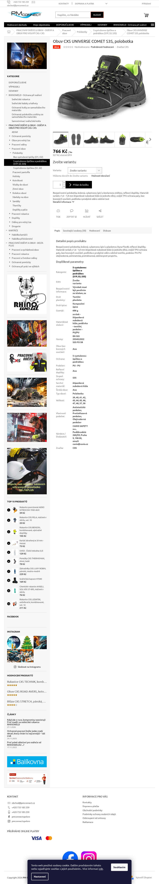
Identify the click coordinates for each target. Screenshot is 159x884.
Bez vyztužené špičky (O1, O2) (28, 156)
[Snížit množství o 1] (64, 186)
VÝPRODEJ (14, 86)
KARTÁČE (13, 230)
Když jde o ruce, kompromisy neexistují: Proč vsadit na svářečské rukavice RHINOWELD (26, 722)
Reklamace (88, 822)
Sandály (16, 201)
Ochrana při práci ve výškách (25, 266)
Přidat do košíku (81, 184)
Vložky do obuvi (20, 184)
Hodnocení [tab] (94, 230)
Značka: (122, 46)
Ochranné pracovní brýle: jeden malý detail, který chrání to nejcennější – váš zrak (26, 733)
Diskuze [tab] (107, 230)
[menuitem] (17, 24)
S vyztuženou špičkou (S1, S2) (27, 167)
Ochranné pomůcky (21, 136)
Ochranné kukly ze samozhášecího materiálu (28, 108)
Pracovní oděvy (19, 144)
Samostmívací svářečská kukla (26, 121)
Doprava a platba (84, 3)
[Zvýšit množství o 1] (64, 183)
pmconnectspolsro (21, 816)
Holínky (16, 176)
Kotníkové (18, 180)
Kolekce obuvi (19, 193)
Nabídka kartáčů (19, 234)
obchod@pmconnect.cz (23, 802)
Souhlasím (119, 867)
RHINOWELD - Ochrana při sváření (25, 95)
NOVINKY (13, 90)
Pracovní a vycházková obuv (25, 249)
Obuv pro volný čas (21, 140)
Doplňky (16, 217)
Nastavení (40, 876)
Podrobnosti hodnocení (102, 46)
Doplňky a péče (20, 209)
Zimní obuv (18, 188)
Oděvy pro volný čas (21, 222)
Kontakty (64, 3)
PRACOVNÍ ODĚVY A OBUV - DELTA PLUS (26, 244)
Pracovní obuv (19, 148)
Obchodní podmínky (92, 810)
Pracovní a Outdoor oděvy (24, 257)
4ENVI (15, 132)
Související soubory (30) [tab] (74, 230)
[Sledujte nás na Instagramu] (89, 858)
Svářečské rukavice (21, 99)
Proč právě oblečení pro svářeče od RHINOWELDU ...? (24, 743)
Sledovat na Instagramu (29, 666)
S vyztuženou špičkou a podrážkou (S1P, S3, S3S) (30, 162)
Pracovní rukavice (20, 213)
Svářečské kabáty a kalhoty (25, 103)
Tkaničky (17, 205)
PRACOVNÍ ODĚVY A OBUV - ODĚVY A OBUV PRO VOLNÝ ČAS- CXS (27, 126)
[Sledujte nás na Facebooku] (70, 858)
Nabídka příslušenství (22, 238)
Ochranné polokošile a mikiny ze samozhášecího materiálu (27, 115)
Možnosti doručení (100, 175)
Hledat (97, 14)
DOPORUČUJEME (17, 82)
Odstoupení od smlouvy (94, 818)
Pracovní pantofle (21, 172)
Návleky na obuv (20, 197)
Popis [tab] (57, 230)
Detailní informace (62, 201)
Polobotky (18, 152)
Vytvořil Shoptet (144, 877)
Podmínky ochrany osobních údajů (99, 814)
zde (101, 868)
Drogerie (16, 226)
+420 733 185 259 (20, 807)
